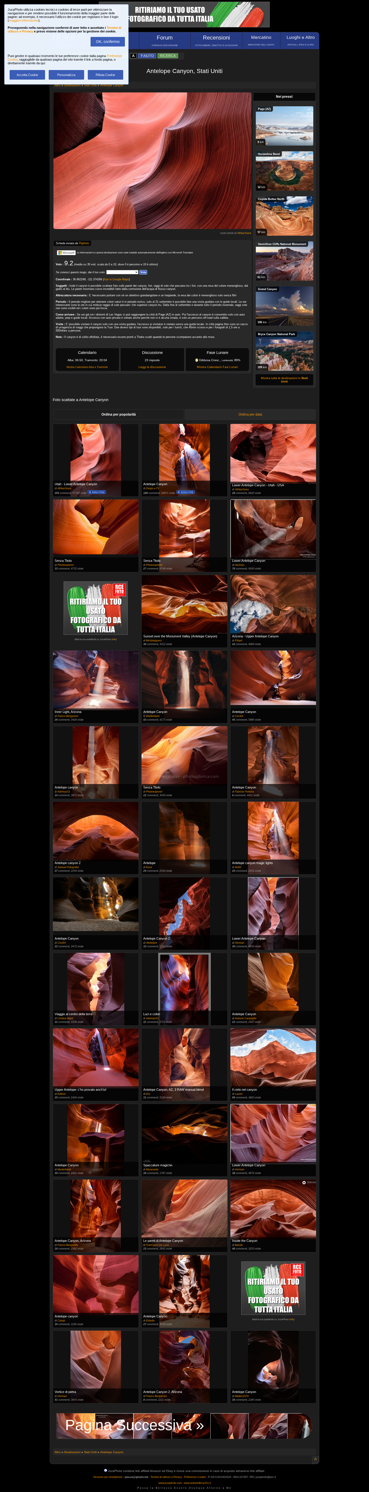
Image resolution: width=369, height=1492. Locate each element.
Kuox (149, 867)
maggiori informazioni (23, 20)
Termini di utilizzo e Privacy (166, 1477)
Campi (61, 1320)
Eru (148, 1093)
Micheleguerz (154, 640)
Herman (239, 565)
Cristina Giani (65, 1018)
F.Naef (238, 640)
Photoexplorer (65, 565)
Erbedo (150, 1320)
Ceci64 (239, 716)
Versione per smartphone (108, 1477)
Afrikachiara (244, 233)
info (114, 639)
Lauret (238, 1093)
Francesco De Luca (157, 1245)
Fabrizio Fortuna (244, 791)
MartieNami (153, 716)
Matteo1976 (242, 1396)
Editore (61, 1093)
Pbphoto (84, 243)
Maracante (152, 1169)
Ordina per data (250, 414)
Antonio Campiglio (245, 1018)
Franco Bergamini (67, 716)
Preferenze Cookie (195, 1477)
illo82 (238, 867)
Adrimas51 (63, 791)
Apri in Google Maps (116, 279)
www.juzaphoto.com (170, 1483)
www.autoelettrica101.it (197, 1483)
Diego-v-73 (152, 488)
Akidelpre (151, 942)
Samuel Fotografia (68, 867)
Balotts (239, 1245)
